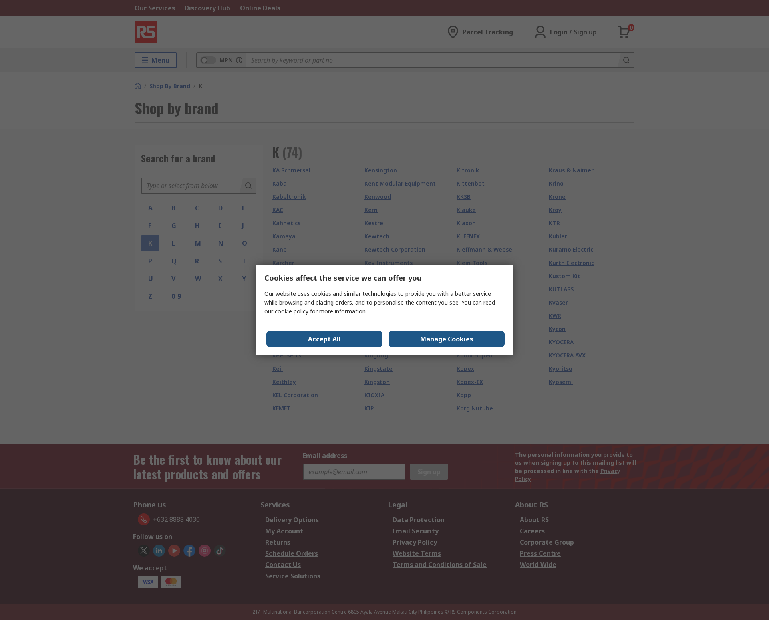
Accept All (324, 339)
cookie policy (291, 311)
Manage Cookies (446, 339)
